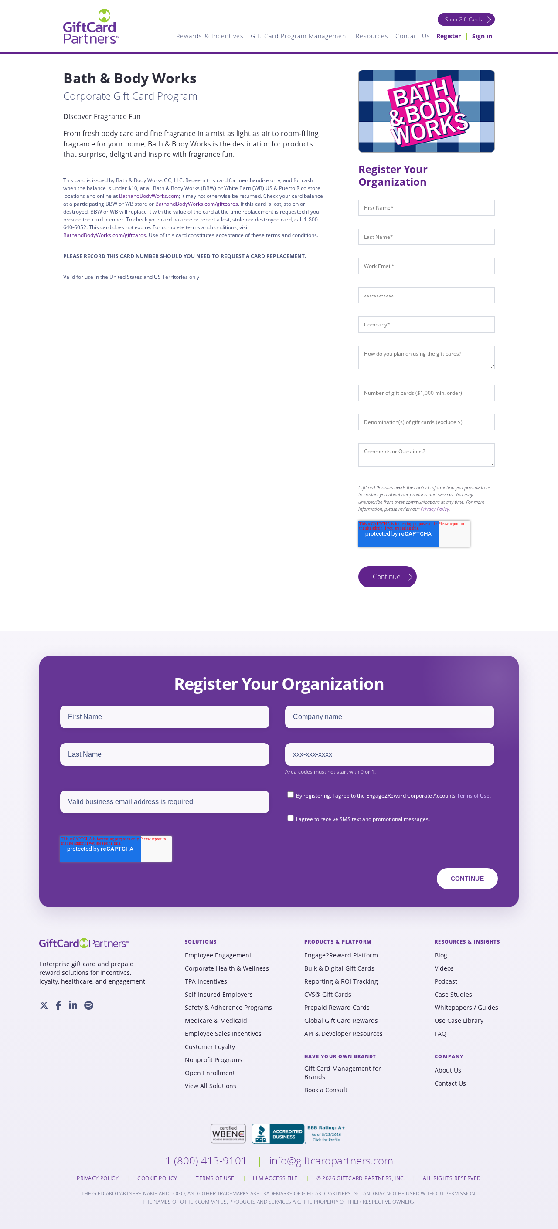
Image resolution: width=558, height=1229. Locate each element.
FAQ (440, 1034)
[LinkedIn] (73, 1005)
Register (448, 36)
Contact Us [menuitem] (412, 36)
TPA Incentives (206, 981)
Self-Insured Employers (219, 994)
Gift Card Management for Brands (342, 1073)
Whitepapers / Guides (466, 1008)
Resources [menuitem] (372, 36)
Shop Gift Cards (463, 19)
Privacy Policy (435, 509)
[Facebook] (59, 1005)
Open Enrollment (210, 1073)
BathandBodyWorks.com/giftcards (196, 203)
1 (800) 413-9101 (207, 1160)
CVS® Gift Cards (327, 994)
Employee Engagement (218, 955)
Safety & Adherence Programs (228, 1008)
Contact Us (450, 1083)
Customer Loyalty (210, 1047)
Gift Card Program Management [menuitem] (300, 36)
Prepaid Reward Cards (337, 1008)
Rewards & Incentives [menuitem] (210, 36)
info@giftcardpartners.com (331, 1160)
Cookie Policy (158, 1178)
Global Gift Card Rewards (341, 1021)
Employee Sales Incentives (223, 1034)
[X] (44, 1005)
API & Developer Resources (343, 1034)
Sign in (482, 36)
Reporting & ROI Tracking (341, 981)
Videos (444, 968)
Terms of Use (473, 795)
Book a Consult (325, 1090)
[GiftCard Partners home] (84, 943)
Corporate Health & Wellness (227, 968)
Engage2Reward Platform (341, 955)
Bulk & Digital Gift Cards (339, 968)
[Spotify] (88, 1005)
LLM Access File (276, 1178)
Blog (441, 955)
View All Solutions (210, 1086)
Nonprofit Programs (213, 1060)
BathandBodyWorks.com (149, 196)
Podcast (446, 981)
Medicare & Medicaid (216, 1021)
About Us (448, 1070)
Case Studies (453, 994)
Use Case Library (459, 1021)
